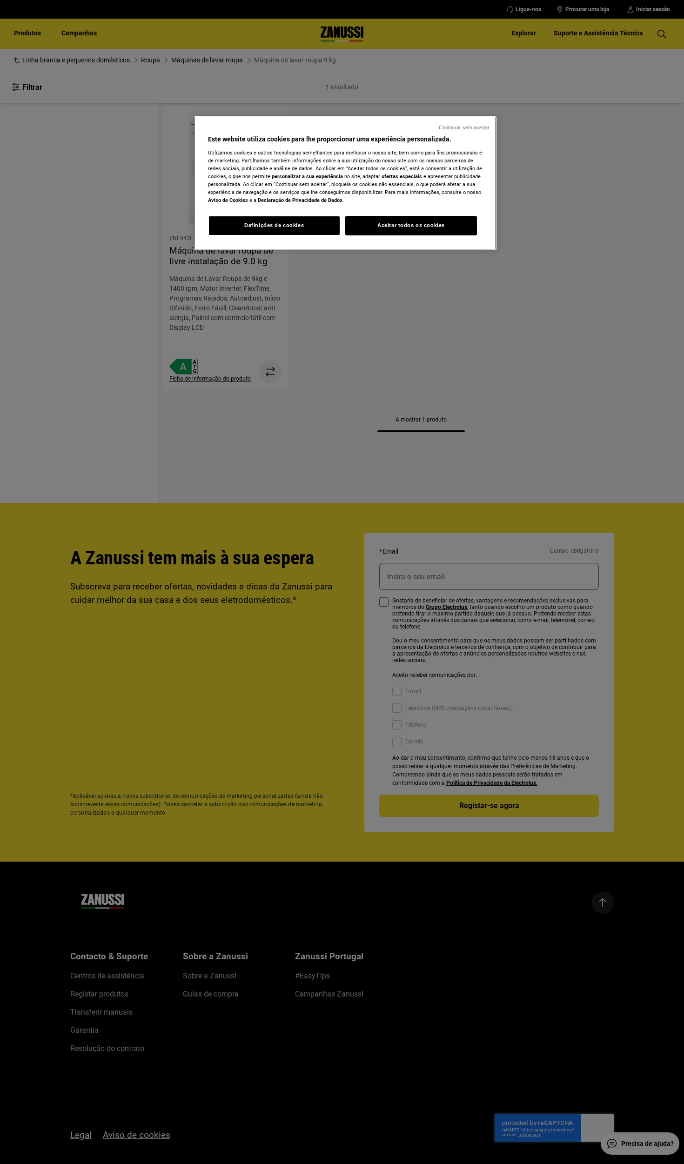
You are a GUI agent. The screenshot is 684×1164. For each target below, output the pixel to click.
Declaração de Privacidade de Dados (300, 200)
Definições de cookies (274, 225)
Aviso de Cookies (228, 200)
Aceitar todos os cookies (411, 225)
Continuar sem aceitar (464, 127)
